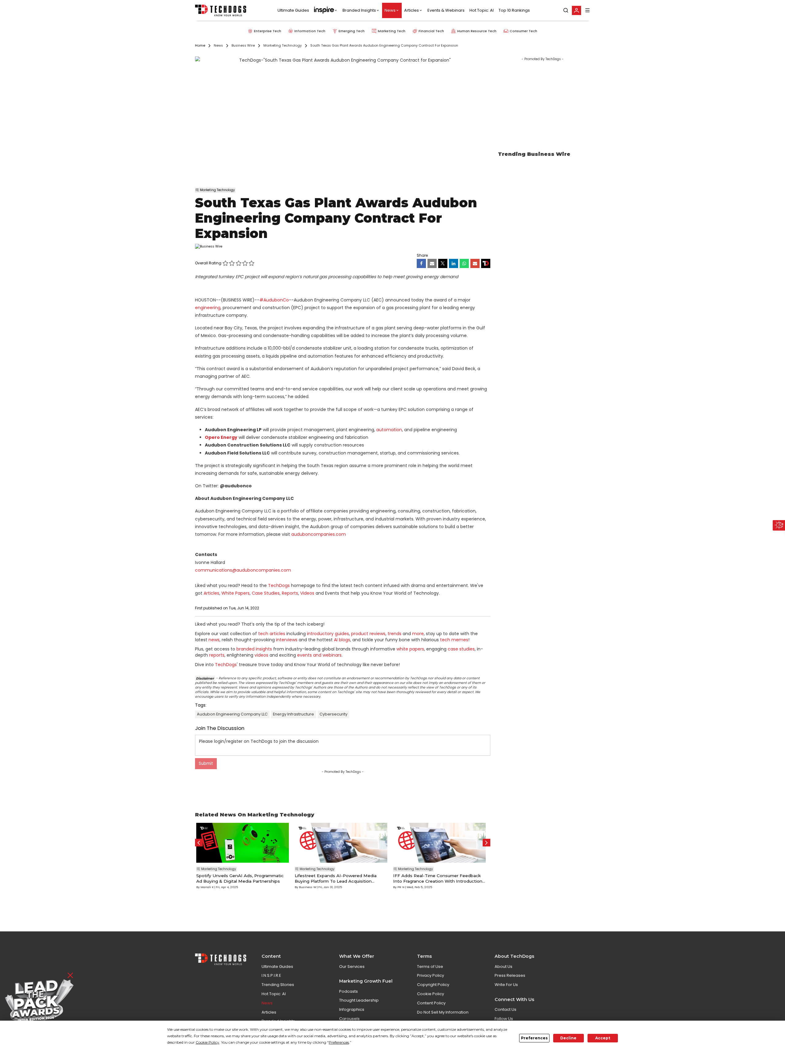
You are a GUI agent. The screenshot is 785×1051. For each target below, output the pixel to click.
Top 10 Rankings (514, 10)
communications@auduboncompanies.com (243, 570)
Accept (602, 1038)
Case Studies (266, 593)
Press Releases (510, 975)
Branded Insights (359, 10)
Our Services (352, 966)
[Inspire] (326, 10)
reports (216, 655)
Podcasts (348, 991)
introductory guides (328, 634)
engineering (207, 308)
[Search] (566, 10)
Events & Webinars (446, 10)
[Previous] (199, 842)
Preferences (534, 1038)
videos (261, 655)
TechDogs (279, 585)
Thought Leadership (359, 1000)
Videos (307, 593)
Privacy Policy (430, 975)
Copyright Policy (433, 985)
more (418, 634)
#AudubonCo (274, 300)
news (214, 640)
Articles (411, 10)
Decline (568, 1038)
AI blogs (342, 640)
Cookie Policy (430, 994)
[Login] (576, 10)
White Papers (235, 593)
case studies (461, 649)
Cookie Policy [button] (207, 1042)
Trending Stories (278, 985)
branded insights (254, 649)
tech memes (454, 640)
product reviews (368, 634)
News (390, 10)
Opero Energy (221, 437)
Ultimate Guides (293, 10)
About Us (503, 966)
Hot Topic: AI (481, 10)
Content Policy (431, 1003)
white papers (410, 649)
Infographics (351, 1009)
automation (389, 430)
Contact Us (505, 1009)
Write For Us (506, 985)
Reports (290, 593)
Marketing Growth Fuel (365, 981)
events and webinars (319, 655)
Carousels (349, 1019)
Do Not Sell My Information (443, 1012)
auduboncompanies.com (318, 534)
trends (394, 634)
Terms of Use (430, 966)
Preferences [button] (339, 1042)
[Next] (486, 842)
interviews (286, 640)
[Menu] (587, 10)
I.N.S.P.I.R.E (271, 975)
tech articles (271, 634)
